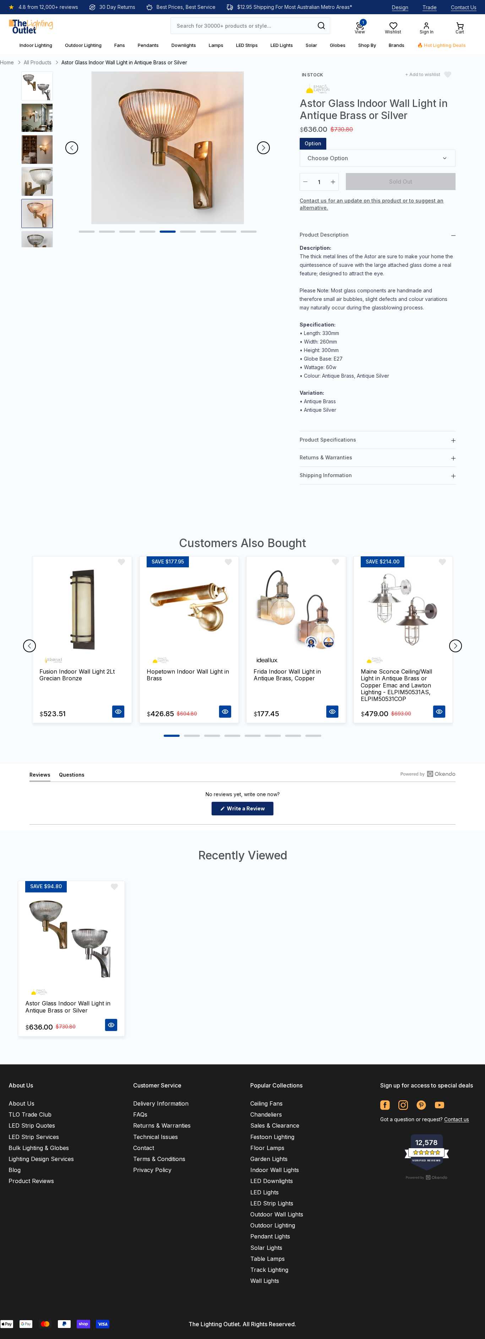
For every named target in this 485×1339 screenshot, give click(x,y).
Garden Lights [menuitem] (269, 1158)
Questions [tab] (72, 776)
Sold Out (400, 181)
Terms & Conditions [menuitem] (159, 1158)
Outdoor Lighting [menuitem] (272, 1225)
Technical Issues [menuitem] (155, 1136)
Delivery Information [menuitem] (161, 1103)
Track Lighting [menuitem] (269, 1269)
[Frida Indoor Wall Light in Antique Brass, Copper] (296, 610)
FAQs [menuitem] (140, 1114)
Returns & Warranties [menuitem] (162, 1125)
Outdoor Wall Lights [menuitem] (276, 1214)
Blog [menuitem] (15, 1169)
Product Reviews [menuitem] (31, 1180)
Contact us (456, 1119)
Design (400, 7)
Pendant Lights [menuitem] (270, 1236)
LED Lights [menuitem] (264, 1192)
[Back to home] (31, 25)
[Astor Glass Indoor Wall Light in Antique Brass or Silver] (71, 938)
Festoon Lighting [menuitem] (272, 1136)
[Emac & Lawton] (318, 88)
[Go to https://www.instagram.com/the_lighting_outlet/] (403, 1105)
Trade (430, 7)
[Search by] (321, 25)
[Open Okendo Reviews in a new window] (428, 773)
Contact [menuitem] (143, 1147)
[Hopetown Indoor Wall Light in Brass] (189, 610)
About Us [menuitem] (21, 1103)
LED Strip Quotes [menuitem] (32, 1125)
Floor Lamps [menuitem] (267, 1147)
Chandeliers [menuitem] (266, 1114)
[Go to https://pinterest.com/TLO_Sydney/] (421, 1105)
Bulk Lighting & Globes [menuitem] (39, 1147)
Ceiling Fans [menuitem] (266, 1103)
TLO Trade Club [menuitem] (30, 1114)
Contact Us (463, 7)
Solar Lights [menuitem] (266, 1247)
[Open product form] (118, 711)
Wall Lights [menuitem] (264, 1280)
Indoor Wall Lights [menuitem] (274, 1169)
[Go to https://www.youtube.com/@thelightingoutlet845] (439, 1105)
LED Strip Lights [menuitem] (271, 1203)
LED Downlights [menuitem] (271, 1180)
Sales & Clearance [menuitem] (274, 1125)
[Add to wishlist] (121, 562)
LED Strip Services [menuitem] (34, 1136)
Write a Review (250, 810)
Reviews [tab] (39, 776)
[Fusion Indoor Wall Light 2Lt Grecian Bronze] (82, 610)
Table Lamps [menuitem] (267, 1258)
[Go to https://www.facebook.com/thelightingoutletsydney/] (385, 1105)
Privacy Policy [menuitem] (152, 1169)
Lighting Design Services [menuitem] (41, 1158)
